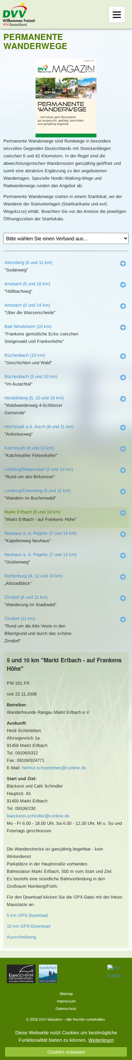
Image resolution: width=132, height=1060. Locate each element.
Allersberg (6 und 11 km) (28, 262)
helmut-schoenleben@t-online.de (54, 767)
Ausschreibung (21, 937)
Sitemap (66, 994)
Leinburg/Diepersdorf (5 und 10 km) (38, 469)
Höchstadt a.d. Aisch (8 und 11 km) (38, 426)
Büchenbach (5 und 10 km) (30, 376)
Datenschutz (66, 1009)
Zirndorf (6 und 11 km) (25, 597)
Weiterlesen (101, 1040)
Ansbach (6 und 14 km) (27, 305)
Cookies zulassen (66, 1052)
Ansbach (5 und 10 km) (27, 283)
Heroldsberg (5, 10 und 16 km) (34, 397)
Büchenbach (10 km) (24, 355)
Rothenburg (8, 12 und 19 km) (33, 575)
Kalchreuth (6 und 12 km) (29, 447)
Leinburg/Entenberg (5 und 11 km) (37, 490)
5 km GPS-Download (27, 915)
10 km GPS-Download (28, 926)
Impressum (66, 1001)
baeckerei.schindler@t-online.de (38, 815)
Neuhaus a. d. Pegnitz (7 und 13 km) (40, 554)
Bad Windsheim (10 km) (27, 326)
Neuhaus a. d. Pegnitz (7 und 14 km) (40, 533)
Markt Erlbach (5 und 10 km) (32, 511)
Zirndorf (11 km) (19, 618)
